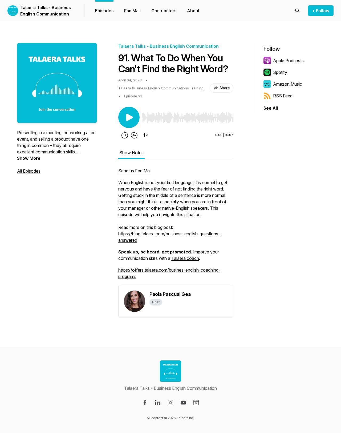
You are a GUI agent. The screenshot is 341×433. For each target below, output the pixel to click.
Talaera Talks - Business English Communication (45, 11)
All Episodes (28, 171)
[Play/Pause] (129, 117)
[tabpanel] (175, 226)
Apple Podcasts (288, 60)
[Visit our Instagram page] (170, 402)
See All (270, 108)
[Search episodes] (297, 10)
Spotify (280, 72)
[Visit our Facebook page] (145, 402)
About (193, 10)
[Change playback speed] (145, 135)
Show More (28, 158)
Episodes (104, 10)
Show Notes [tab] (131, 152)
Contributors (163, 10)
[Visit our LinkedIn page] (157, 402)
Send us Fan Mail (134, 170)
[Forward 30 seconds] (134, 135)
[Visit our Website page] (196, 402)
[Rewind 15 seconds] (124, 135)
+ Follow (320, 10)
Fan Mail (132, 10)
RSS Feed (283, 95)
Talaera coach (185, 258)
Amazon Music (287, 84)
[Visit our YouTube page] (183, 402)
